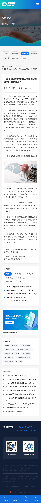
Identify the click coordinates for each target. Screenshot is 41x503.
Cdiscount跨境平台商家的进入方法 (17, 408)
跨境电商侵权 (26, 353)
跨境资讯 (10, 66)
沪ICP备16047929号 (20, 489)
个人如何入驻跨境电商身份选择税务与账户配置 (21, 379)
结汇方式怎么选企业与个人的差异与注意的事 (20, 404)
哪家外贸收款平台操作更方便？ (17, 297)
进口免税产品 (8, 357)
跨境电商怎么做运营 (10, 345)
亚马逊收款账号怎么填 (24, 349)
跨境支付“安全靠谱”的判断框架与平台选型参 (22, 294)
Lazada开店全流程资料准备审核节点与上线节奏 (21, 390)
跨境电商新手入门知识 (23, 357)
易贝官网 (19, 361)
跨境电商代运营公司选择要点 (15, 411)
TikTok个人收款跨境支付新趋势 (17, 301)
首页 (3, 66)
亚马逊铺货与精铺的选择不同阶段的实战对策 (20, 394)
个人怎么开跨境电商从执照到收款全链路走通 (20, 383)
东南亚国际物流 (25, 345)
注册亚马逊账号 (9, 349)
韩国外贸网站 (8, 361)
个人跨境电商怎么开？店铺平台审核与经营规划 (21, 387)
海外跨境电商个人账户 (11, 353)
